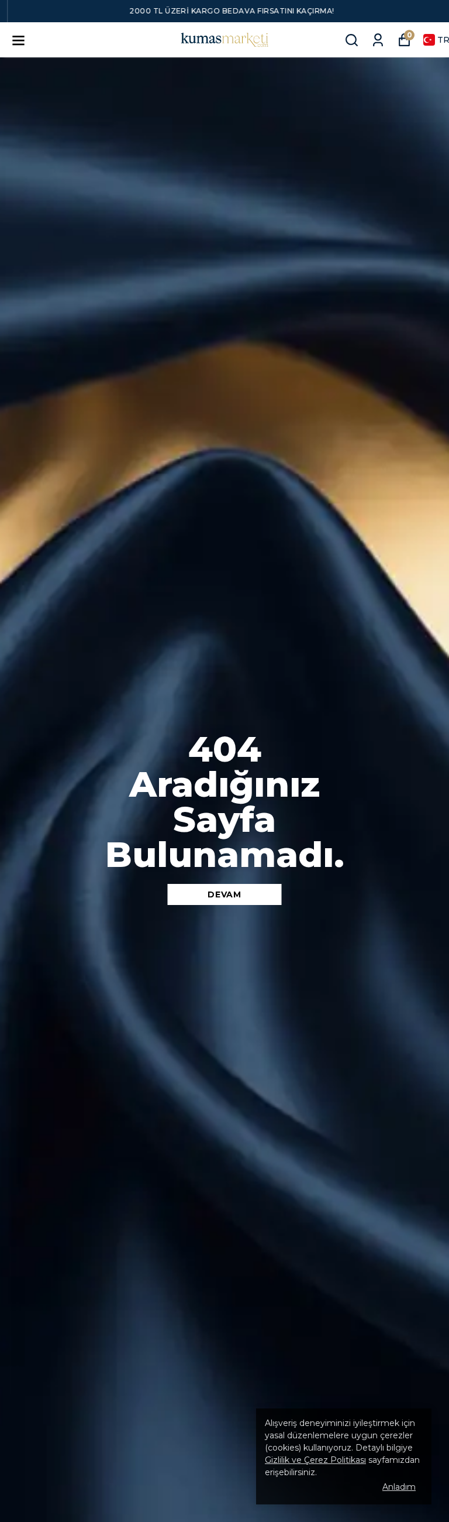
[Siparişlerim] (378, 40)
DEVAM (224, 894)
